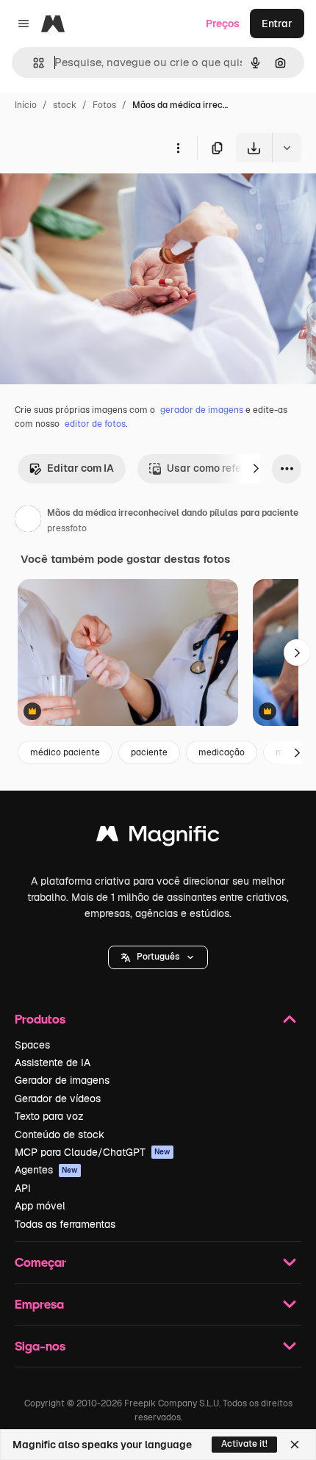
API (23, 1188)
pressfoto (67, 528)
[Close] (295, 1444)
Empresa (39, 1304)
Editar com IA (80, 468)
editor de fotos (95, 424)
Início (26, 105)
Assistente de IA (52, 1062)
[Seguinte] (256, 468)
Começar (40, 1262)
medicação (221, 752)
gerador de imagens (201, 410)
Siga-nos (40, 1345)
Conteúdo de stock (59, 1134)
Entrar (277, 23)
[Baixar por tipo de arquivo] (286, 147)
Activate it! (244, 1444)
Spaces (32, 1044)
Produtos (40, 1018)
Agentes (46, 1169)
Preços (223, 23)
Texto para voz (49, 1116)
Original (94, 197)
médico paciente (65, 752)
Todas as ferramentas (65, 1224)
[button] (158, 957)
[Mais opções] (178, 147)
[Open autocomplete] (32, 62)
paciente (149, 752)
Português (158, 957)
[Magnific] (158, 837)
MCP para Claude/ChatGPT (92, 1152)
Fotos (104, 105)
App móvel (40, 1205)
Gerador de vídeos (58, 1098)
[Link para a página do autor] (28, 521)
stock (64, 105)
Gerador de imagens (62, 1080)
